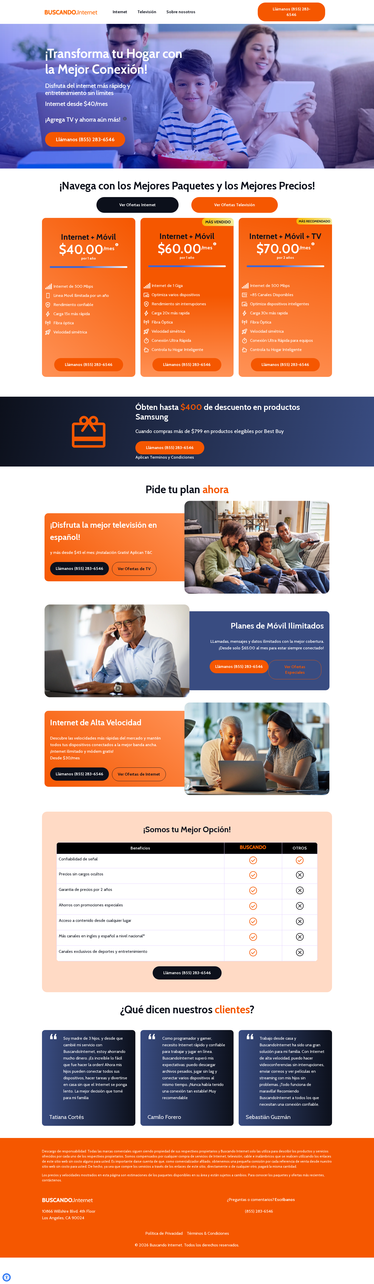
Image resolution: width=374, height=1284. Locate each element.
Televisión (146, 11)
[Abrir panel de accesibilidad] (7, 1277)
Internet (120, 11)
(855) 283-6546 (259, 1211)
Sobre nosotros (180, 11)
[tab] (137, 205)
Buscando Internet (166, 1245)
